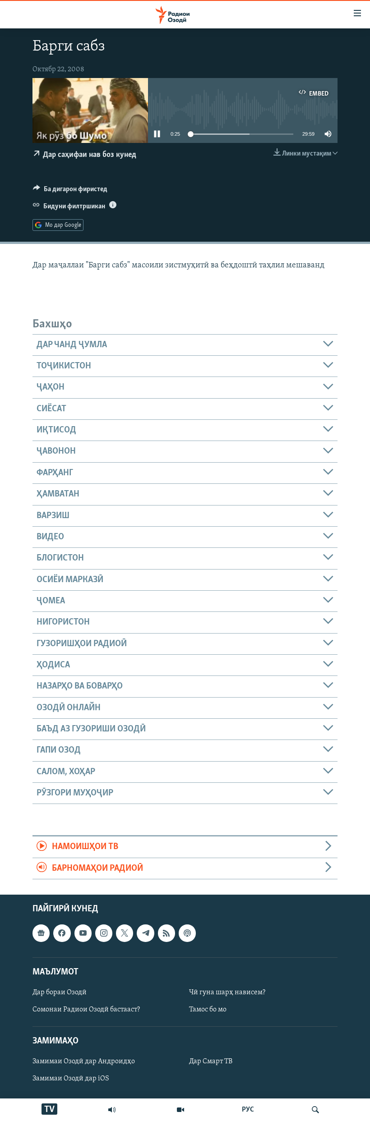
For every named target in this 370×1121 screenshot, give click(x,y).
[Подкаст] (187, 933)
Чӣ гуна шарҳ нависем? (227, 992)
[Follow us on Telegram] (145, 933)
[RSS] (166, 933)
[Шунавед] (111, 1109)
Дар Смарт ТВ (210, 1061)
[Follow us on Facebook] (61, 933)
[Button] (70, 191)
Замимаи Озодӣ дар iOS (70, 1078)
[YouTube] (180, 1109)
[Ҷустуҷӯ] (315, 1109)
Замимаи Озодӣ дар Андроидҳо (83, 1061)
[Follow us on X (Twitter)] (124, 933)
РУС (248, 1109)
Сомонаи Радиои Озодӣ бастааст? (86, 1009)
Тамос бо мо (208, 1009)
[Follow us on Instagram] (103, 933)
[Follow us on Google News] (41, 933)
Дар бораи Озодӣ (59, 992)
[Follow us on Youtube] (83, 933)
